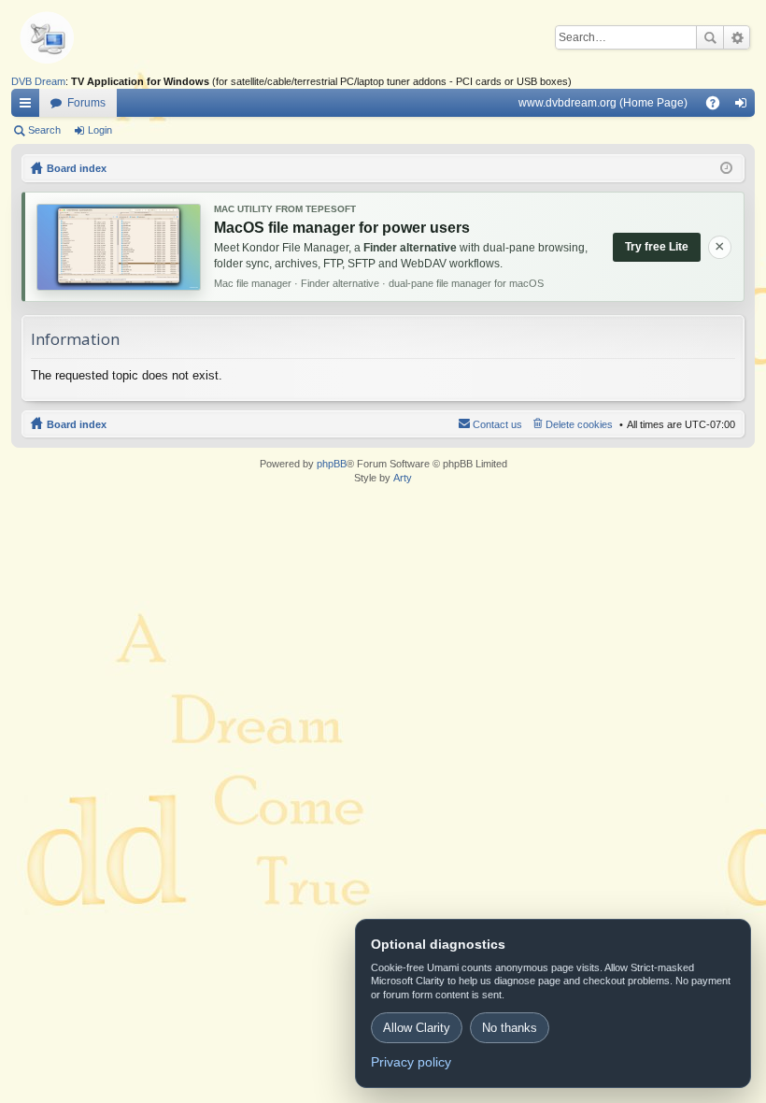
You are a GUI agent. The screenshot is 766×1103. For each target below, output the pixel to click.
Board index (76, 424)
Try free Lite (656, 246)
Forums (86, 102)
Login (100, 130)
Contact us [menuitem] (497, 424)
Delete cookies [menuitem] (579, 424)
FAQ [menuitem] (719, 106)
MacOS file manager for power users (342, 228)
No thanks (509, 1028)
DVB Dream (38, 81)
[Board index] (76, 37)
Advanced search (736, 37)
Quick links (29, 106)
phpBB (332, 463)
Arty (402, 477)
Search (710, 37)
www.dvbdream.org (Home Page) (603, 102)
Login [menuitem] (744, 106)
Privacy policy (411, 1061)
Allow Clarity (416, 1028)
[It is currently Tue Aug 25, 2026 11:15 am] (726, 168)
